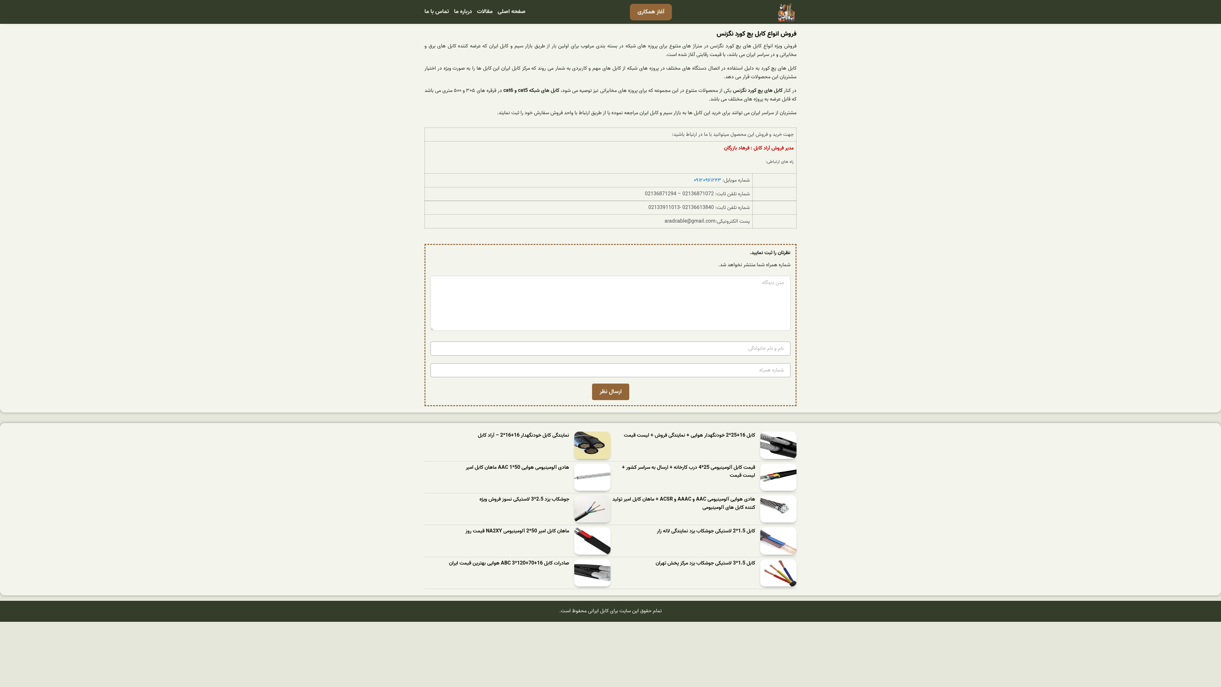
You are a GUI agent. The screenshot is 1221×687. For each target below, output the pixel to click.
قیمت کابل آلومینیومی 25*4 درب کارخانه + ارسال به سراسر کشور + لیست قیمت (688, 472)
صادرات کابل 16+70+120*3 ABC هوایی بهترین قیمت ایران (509, 563)
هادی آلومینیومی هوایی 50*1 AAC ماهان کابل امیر (517, 468)
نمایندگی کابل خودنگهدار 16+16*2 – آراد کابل (523, 436)
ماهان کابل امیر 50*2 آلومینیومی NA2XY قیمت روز (517, 531)
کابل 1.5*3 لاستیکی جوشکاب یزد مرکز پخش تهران (705, 563)
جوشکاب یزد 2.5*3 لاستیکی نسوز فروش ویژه (524, 499)
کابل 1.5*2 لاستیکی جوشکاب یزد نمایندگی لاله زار (706, 531)
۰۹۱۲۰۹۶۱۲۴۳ (707, 180)
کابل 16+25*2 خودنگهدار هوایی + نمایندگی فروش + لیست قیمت (689, 436)
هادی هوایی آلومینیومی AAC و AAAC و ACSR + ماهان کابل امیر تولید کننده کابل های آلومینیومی (683, 504)
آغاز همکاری (651, 12)
